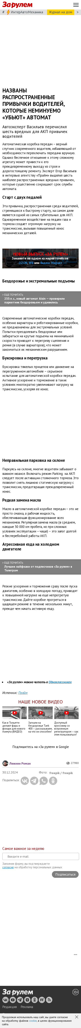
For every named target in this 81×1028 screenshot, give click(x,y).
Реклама (27, 1007)
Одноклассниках (60, 682)
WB (31, 263)
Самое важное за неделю (23, 848)
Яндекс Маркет (51, 263)
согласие (8, 867)
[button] (77, 1017)
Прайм (23, 693)
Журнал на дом (60, 12)
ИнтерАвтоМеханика (27, 12)
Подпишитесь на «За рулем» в (40, 747)
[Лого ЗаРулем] (17, 5)
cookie (33, 1020)
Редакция (9, 1007)
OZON (23, 263)
